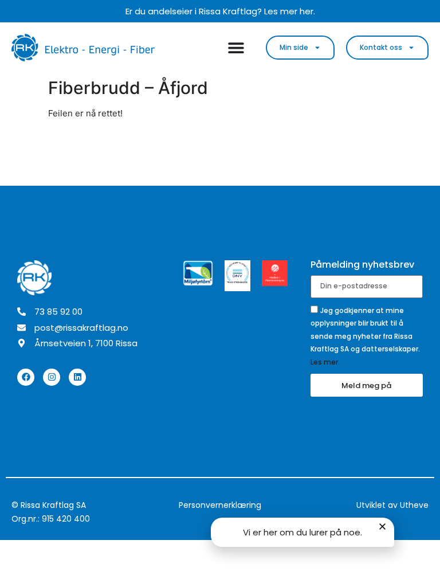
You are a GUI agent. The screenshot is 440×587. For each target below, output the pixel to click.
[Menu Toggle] (236, 47)
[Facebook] (25, 377)
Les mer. (325, 361)
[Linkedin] (77, 377)
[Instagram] (51, 377)
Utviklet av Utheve (392, 505)
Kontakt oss (381, 47)
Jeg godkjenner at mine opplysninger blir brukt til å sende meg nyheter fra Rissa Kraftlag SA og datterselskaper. (365, 335)
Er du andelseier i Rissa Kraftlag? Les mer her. (220, 11)
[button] (382, 526)
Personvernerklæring (220, 505)
